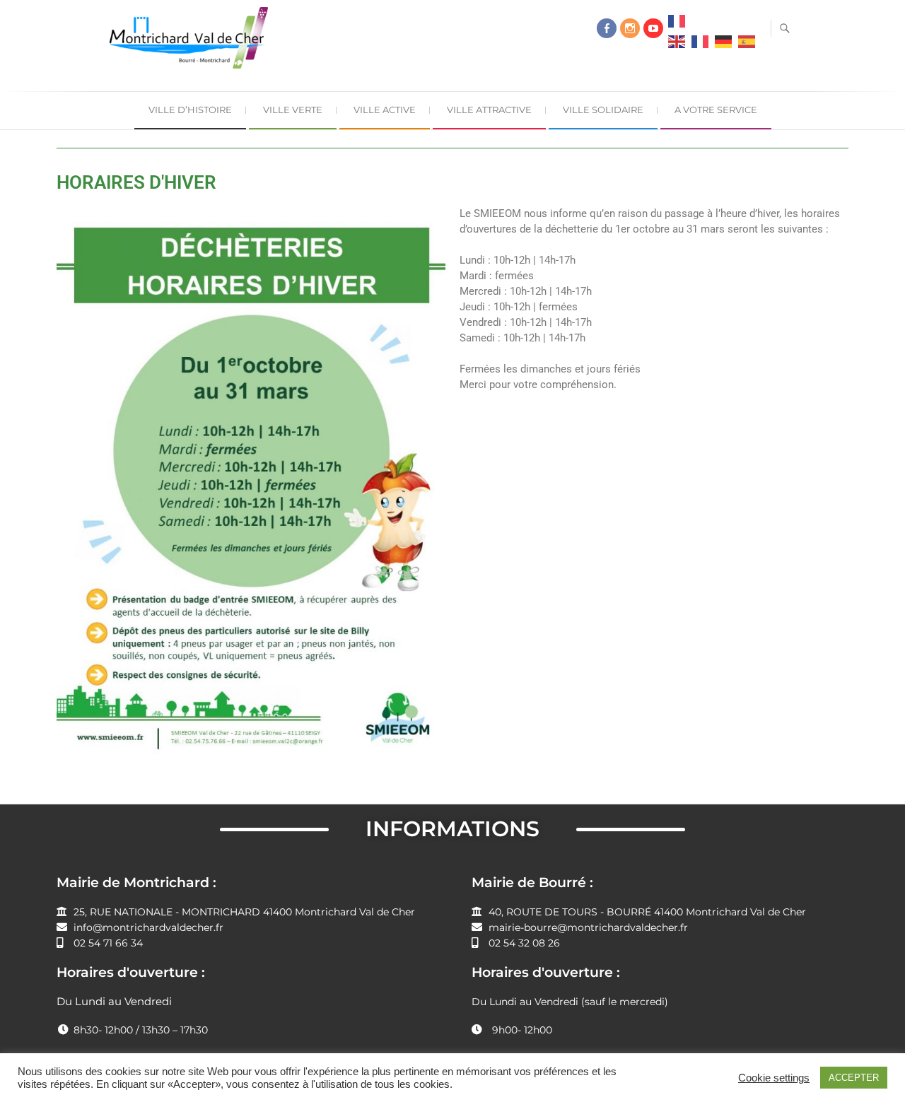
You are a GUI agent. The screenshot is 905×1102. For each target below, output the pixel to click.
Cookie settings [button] (774, 1078)
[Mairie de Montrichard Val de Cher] (192, 43)
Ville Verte (292, 109)
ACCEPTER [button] (854, 1077)
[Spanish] (747, 45)
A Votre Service (716, 109)
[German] (723, 45)
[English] (677, 45)
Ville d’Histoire (190, 109)
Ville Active (385, 109)
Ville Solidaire (603, 109)
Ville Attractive (489, 109)
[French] (677, 25)
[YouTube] (653, 28)
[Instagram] (630, 28)
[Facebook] (607, 28)
